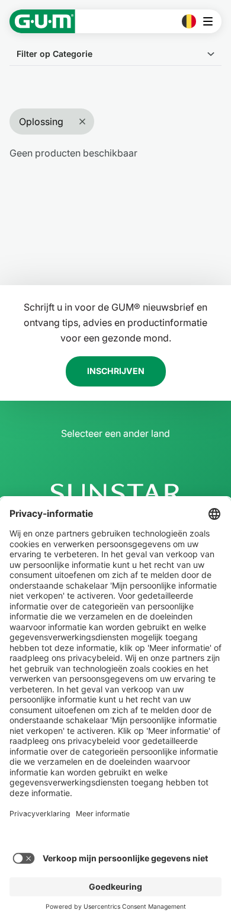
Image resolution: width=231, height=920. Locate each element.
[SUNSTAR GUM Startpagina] (42, 21)
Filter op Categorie (54, 54)
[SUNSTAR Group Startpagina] (115, 493)
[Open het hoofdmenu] (211, 21)
